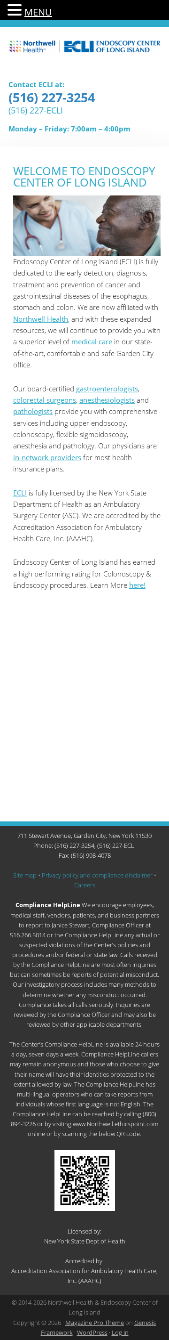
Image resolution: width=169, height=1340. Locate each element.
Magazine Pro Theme (94, 1322)
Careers (84, 885)
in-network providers (47, 457)
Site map (25, 875)
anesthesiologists (107, 400)
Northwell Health (40, 319)
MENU (38, 12)
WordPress (92, 1332)
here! (137, 585)
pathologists (33, 411)
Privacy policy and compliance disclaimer (97, 875)
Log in (120, 1332)
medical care (91, 341)
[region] (87, 225)
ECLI (84, 53)
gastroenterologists (107, 388)
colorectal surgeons (44, 400)
